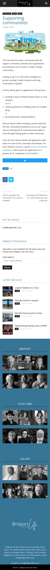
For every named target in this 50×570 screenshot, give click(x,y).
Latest (14, 13)
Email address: (8, 257)
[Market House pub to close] (8, 317)
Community (13, 9)
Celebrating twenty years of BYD (31, 325)
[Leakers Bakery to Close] (8, 291)
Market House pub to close (28, 313)
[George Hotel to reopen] (8, 304)
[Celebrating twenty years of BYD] (8, 329)
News (20, 13)
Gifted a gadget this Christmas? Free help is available (13, 198)
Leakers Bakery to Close (27, 287)
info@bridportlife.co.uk (30, 563)
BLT (11, 168)
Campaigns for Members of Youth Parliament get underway (36, 198)
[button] (46, 3)
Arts (17, 329)
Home (5, 9)
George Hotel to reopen (26, 300)
